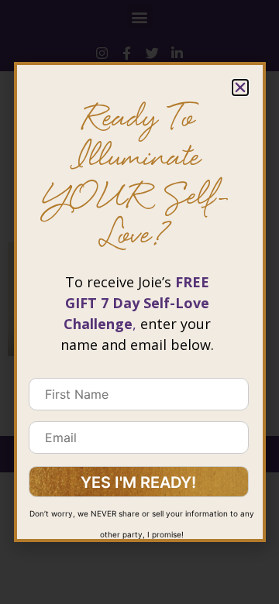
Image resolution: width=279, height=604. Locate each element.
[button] (240, 87)
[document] (139, 302)
